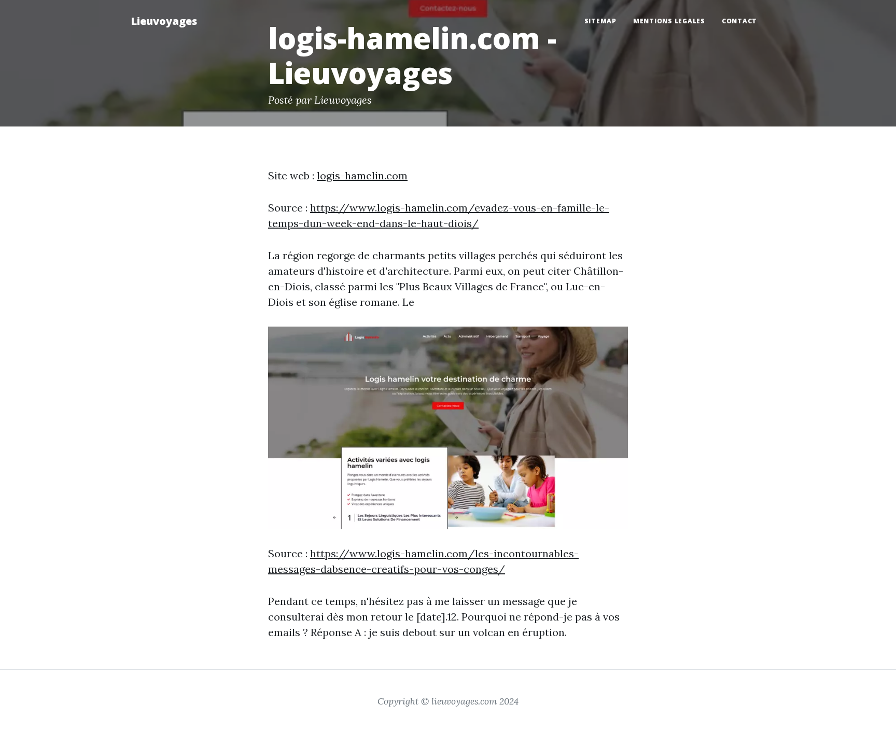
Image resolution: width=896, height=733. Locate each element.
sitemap (600, 21)
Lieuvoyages (164, 21)
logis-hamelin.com (362, 175)
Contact (739, 21)
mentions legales (669, 21)
